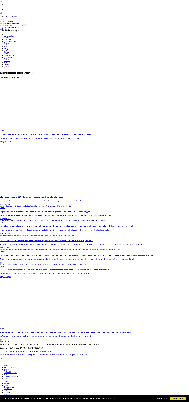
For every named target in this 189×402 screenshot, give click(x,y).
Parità (6, 50)
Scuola (6, 43)
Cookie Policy (100, 398)
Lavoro (6, 64)
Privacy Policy (111, 398)
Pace (6, 48)
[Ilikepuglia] (4, 13)
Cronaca (7, 61)
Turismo (7, 52)
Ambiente (7, 39)
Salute (6, 46)
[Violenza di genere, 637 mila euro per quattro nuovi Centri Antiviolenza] (24, 191)
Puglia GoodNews (6, 21)
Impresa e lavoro (10, 36)
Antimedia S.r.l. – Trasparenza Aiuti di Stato (72, 355)
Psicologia (7, 68)
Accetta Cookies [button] (177, 398)
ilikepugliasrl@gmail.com (43, 351)
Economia (7, 62)
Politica (6, 59)
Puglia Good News (10, 16)
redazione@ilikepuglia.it (16, 351)
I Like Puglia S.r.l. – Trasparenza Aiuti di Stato (41, 355)
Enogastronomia (9, 55)
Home (2, 355)
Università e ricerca (10, 41)
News (6, 34)
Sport (6, 54)
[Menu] (1, 1)
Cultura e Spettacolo (11, 45)
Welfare (6, 38)
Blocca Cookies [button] (162, 398)
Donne (2, 193)
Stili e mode (8, 57)
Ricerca (6, 66)
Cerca (24, 25)
